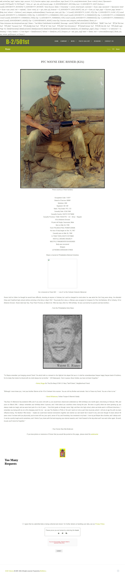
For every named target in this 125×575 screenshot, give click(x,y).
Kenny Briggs (40, 383)
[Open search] (118, 41)
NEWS (73, 41)
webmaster (94, 434)
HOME (56, 41)
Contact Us (109, 41)
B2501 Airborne (9, 571)
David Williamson (52, 396)
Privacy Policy (99, 524)
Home (108, 49)
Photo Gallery (84, 41)
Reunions (97, 41)
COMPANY (63, 41)
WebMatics (43, 571)
